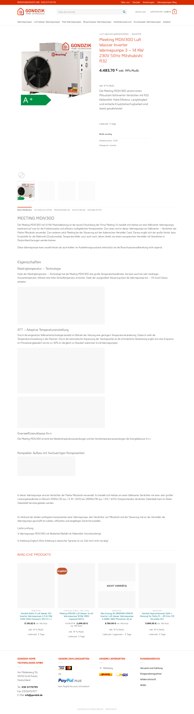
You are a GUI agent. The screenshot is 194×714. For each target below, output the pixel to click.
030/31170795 (48, 2)
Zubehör (167, 22)
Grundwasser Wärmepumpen (147, 22)
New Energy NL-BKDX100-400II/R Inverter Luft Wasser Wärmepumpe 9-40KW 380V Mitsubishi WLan (116, 616)
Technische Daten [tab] (43, 210)
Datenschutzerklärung (90, 709)
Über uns (125, 2)
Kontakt (136, 2)
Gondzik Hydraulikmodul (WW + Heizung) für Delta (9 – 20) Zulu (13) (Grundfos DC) (157, 616)
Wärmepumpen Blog (167, 2)
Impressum (111, 709)
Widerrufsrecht (148, 679)
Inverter (136, 34)
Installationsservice (123, 22)
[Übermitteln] (124, 11)
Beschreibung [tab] (24, 210)
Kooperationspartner (151, 674)
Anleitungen (148, 2)
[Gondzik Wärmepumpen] (34, 12)
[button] (140, 12)
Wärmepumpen (24, 22)
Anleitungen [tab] (78, 210)
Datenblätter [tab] (94, 210)
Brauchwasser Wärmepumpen (97, 22)
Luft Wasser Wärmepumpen (47, 22)
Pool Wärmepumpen (71, 22)
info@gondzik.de (33, 695)
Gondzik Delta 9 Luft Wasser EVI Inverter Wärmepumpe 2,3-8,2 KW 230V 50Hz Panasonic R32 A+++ (36, 616)
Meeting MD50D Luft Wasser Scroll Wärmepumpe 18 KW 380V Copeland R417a (76, 616)
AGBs (143, 685)
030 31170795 (30, 687)
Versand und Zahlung (151, 668)
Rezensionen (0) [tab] (62, 210)
